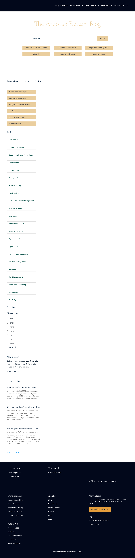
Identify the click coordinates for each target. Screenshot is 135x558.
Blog (15, 15)
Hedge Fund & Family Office (98, 48)
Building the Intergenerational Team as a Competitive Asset (23, 428)
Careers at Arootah (15, 536)
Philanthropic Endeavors (18, 254)
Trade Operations (16, 300)
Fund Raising (14, 193)
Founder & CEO (13, 528)
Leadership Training (15, 511)
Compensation (13, 476)
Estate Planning (15, 185)
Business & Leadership (67, 48)
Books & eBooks (54, 508)
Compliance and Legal (17, 147)
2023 (11, 331)
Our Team (11, 532)
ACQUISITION (60, 5)
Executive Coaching (15, 500)
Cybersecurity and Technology (21, 155)
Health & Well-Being (67, 54)
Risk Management (16, 277)
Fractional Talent (54, 473)
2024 (11, 327)
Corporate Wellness (15, 515)
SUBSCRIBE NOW (98, 509)
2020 (11, 343)
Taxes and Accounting (17, 285)
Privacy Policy (94, 524)
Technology (13, 292)
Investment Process (16, 224)
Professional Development (36, 48)
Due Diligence (14, 170)
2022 (11, 335)
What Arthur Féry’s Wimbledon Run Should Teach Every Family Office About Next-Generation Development (23, 407)
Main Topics (13, 140)
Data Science (14, 163)
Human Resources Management (21, 201)
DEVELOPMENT (91, 5)
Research (12, 269)
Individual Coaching (15, 508)
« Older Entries (13, 452)
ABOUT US (105, 5)
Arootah (12, 391)
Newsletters (52, 504)
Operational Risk (15, 239)
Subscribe (11, 371)
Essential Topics (98, 54)
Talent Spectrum (32, 391)
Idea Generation (15, 208)
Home (9, 15)
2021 (11, 339)
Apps (50, 519)
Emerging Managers (16, 178)
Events (50, 515)
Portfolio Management (17, 262)
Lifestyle (36, 54)
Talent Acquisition (14, 473)
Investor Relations (16, 231)
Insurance (13, 216)
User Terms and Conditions (99, 520)
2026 (11, 319)
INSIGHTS (118, 5)
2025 (11, 323)
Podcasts (51, 511)
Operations (13, 246)
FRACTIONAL (75, 5)
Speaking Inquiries (14, 543)
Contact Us (12, 539)
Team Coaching (14, 504)
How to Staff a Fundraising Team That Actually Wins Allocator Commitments (22, 387)
